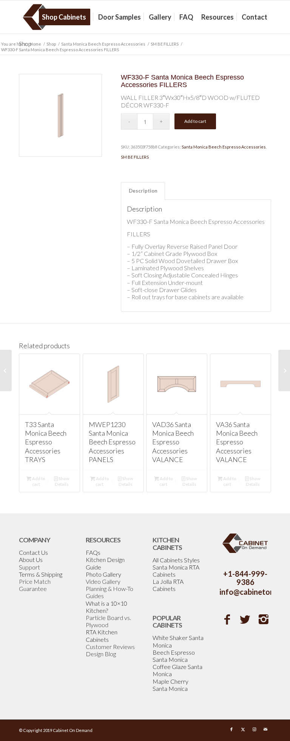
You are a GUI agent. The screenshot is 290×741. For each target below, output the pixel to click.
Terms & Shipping (40, 574)
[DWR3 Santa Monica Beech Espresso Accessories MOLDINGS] (6, 370)
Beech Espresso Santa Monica (174, 656)
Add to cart (195, 121)
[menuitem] (66, 17)
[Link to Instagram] (254, 729)
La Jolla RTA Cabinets (168, 585)
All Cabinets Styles (176, 559)
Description (143, 191)
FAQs (93, 552)
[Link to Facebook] (231, 729)
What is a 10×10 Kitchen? (106, 607)
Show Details (62, 481)
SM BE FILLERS (135, 157)
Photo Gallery (103, 574)
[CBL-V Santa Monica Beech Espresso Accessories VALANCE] (284, 370)
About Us (31, 559)
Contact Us (33, 552)
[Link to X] (242, 729)
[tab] (143, 190)
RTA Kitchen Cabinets (101, 635)
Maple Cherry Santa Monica (170, 685)
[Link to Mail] (265, 729)
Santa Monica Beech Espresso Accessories (224, 146)
